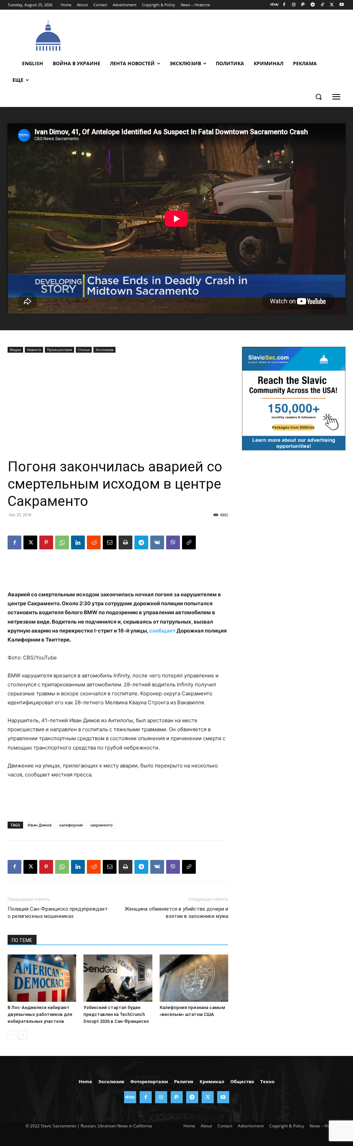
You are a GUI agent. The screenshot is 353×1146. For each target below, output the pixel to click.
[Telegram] (313, 5)
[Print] (125, 542)
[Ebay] (275, 5)
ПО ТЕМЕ (22, 940)
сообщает (162, 630)
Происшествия (59, 349)
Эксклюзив (104, 349)
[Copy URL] (189, 542)
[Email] (110, 542)
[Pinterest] (46, 542)
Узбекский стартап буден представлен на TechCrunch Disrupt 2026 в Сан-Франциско (116, 1014)
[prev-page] (12, 1035)
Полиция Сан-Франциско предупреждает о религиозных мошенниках (58, 912)
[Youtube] (341, 5)
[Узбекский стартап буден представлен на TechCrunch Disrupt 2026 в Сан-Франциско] (117, 978)
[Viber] (173, 542)
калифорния (71, 824)
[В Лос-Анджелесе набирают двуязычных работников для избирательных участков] (42, 978)
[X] (332, 5)
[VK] (157, 542)
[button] (318, 96)
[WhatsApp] (62, 542)
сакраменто (101, 824)
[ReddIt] (94, 542)
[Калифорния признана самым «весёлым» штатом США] (194, 978)
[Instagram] (293, 5)
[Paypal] (303, 5)
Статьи (84, 349)
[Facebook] (284, 5)
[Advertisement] (214, 34)
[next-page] (23, 1035)
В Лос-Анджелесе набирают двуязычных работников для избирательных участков (40, 1014)
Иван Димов (40, 824)
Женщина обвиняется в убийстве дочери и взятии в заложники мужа (176, 912)
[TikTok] (322, 5)
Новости (34, 349)
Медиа (15, 349)
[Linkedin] (78, 542)
